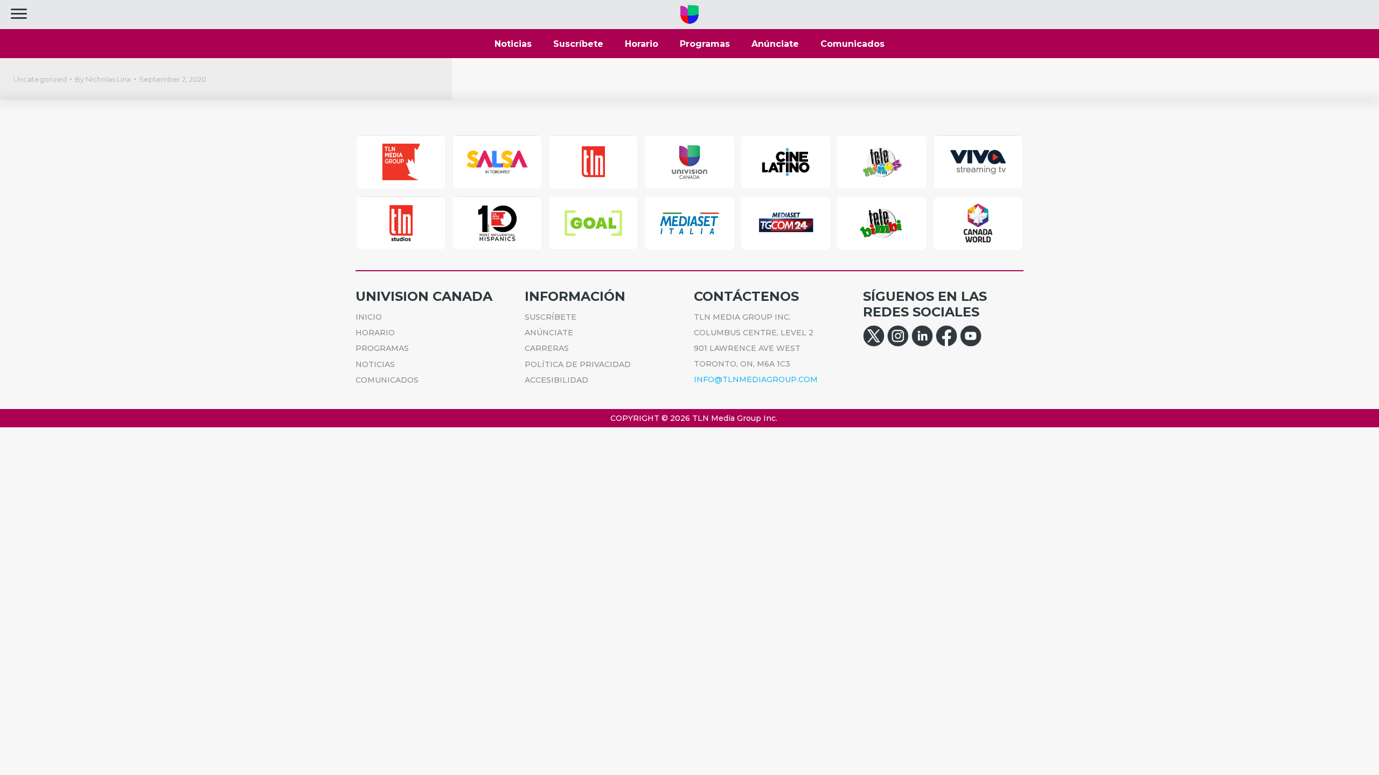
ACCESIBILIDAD (556, 380)
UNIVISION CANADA (424, 296)
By (103, 79)
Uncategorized (40, 79)
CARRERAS (547, 348)
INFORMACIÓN (575, 296)
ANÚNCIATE (549, 332)
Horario (641, 44)
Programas (705, 44)
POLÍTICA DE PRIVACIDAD (578, 364)
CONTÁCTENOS (746, 296)
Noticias (513, 44)
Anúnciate (775, 44)
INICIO (369, 317)
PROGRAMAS (382, 348)
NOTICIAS (375, 364)
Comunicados (852, 44)
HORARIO (375, 332)
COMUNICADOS (387, 380)
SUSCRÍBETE (550, 317)
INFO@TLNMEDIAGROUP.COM (756, 379)
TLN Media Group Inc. (734, 418)
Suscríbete (578, 44)
